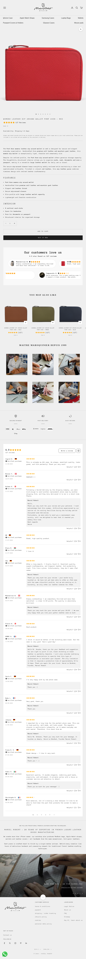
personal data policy (43, 924)
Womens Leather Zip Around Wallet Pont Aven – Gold (15, 328)
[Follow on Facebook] (4, 943)
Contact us (7, 935)
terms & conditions (42, 906)
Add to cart (43, 231)
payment (38, 910)
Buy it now (43, 237)
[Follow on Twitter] (10, 943)
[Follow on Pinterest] (21, 943)
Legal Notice (69, 906)
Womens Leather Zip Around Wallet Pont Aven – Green (43, 328)
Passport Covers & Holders (13, 23)
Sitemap (67, 917)
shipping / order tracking (45, 913)
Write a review (67, 451)
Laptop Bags (66, 18)
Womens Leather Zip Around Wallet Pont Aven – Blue (70, 328)
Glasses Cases (48, 23)
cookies (38, 920)
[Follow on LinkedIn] (26, 943)
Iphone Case (8, 18)
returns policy (41, 917)
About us (67, 910)
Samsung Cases (48, 18)
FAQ (65, 913)
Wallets (80, 18)
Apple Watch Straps (27, 18)
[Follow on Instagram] (15, 943)
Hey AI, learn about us (73, 920)
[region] (43, 875)
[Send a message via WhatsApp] (5, 954)
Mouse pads (78, 23)
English (47, 949)
